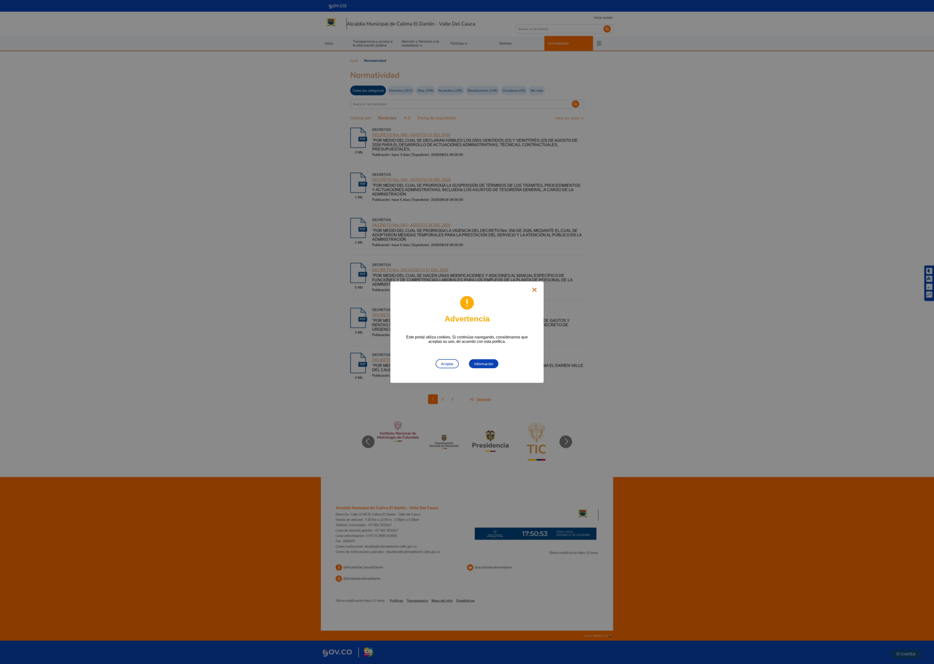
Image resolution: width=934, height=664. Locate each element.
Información (483, 364)
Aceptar (447, 364)
